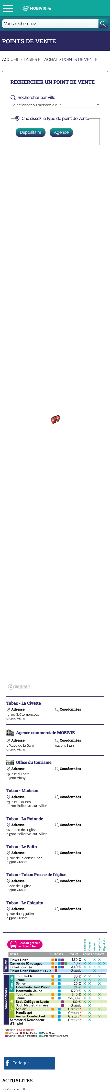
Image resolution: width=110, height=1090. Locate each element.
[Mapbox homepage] (19, 687)
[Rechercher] (103, 23)
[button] (8, 8)
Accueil (10, 59)
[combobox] (55, 104)
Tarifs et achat (41, 59)
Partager (21, 1063)
